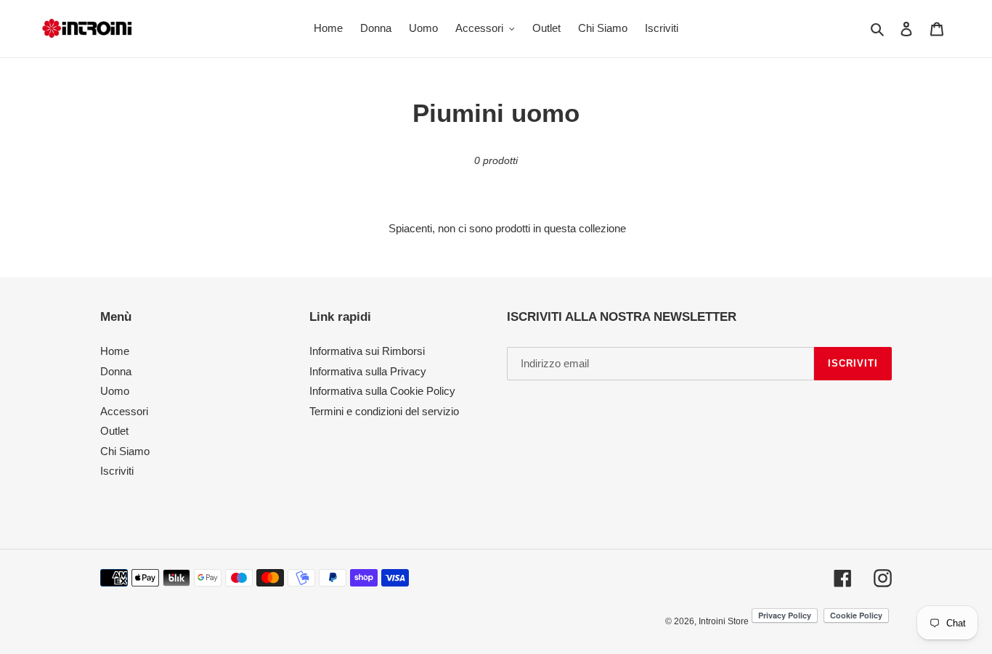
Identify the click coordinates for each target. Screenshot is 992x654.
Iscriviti (117, 471)
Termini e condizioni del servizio (384, 411)
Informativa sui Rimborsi (367, 351)
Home (114, 351)
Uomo (114, 391)
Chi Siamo (125, 451)
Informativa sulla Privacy (367, 371)
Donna (115, 371)
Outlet (114, 431)
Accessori (124, 411)
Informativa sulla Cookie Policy (382, 391)
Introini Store (724, 621)
